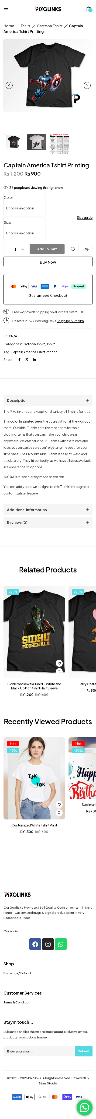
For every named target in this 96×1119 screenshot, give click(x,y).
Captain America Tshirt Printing (34, 352)
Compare (87, 249)
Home (8, 25)
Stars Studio (48, 1083)
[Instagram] (48, 944)
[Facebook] (19, 359)
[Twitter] (26, 359)
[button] (89, 9)
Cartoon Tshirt (50, 25)
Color (8, 197)
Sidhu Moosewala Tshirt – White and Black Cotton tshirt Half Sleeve (34, 686)
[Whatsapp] (61, 944)
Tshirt (26, 25)
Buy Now (48, 262)
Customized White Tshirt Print (34, 825)
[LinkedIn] (34, 359)
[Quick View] (59, 671)
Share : (8, 359)
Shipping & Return (70, 321)
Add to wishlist (73, 249)
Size (7, 222)
